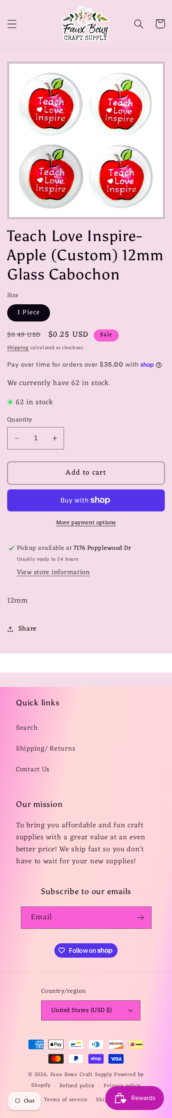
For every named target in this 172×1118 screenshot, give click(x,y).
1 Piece (28, 313)
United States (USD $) (81, 1010)
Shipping (18, 347)
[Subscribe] (140, 917)
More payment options (86, 523)
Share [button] (27, 629)
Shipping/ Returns (45, 749)
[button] (12, 23)
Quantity (19, 419)
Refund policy (77, 1085)
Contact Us (33, 770)
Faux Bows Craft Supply (81, 1074)
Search (27, 728)
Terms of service (65, 1099)
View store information (53, 573)
